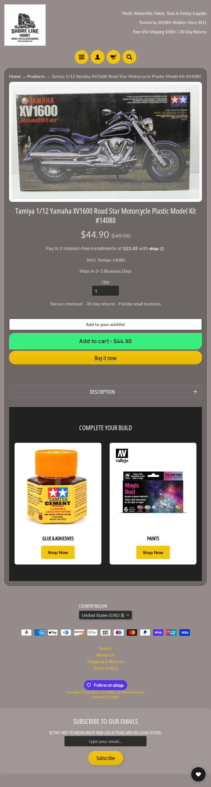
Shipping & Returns (105, 661)
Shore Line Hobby (103, 692)
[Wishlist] (198, 774)
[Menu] (81, 57)
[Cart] (113, 57)
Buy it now (105, 358)
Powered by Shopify (105, 697)
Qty (105, 281)
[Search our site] (129, 57)
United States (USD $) (103, 615)
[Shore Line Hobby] (25, 25)
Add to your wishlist (105, 324)
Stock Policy (106, 668)
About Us (105, 654)
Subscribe (105, 758)
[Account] (97, 57)
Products (36, 76)
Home (15, 76)
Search (105, 648)
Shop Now (58, 552)
